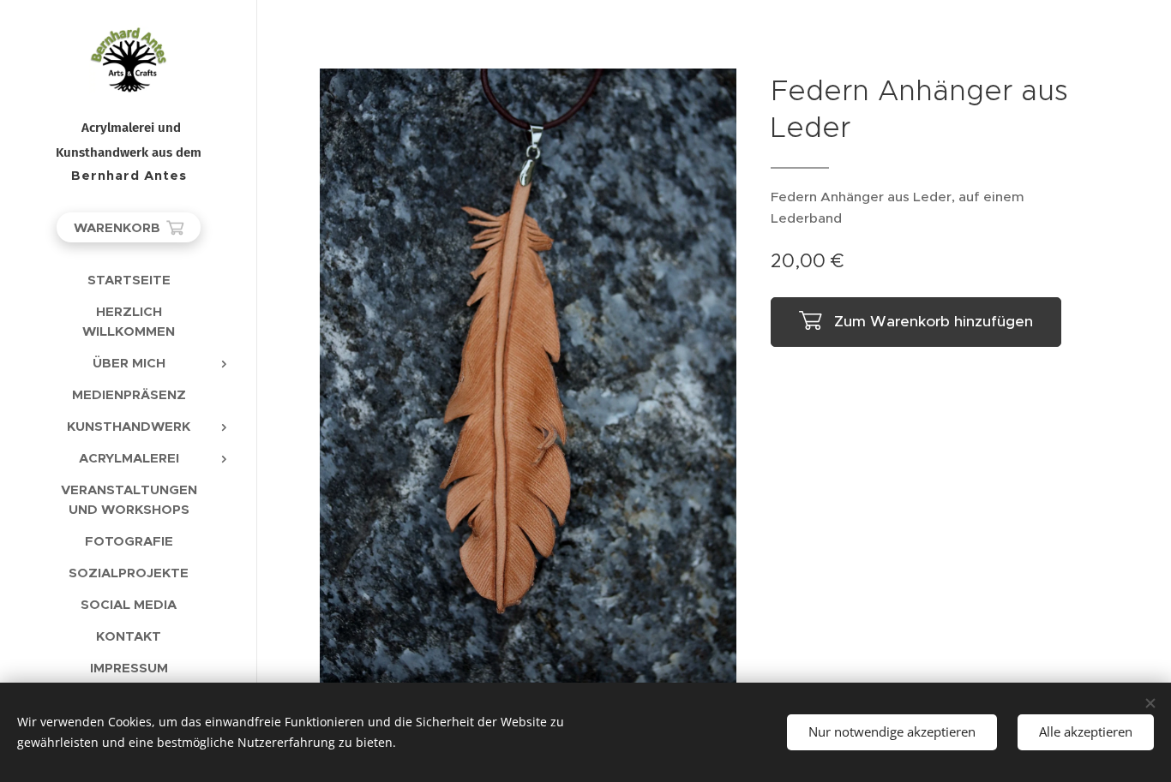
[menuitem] (128, 280)
